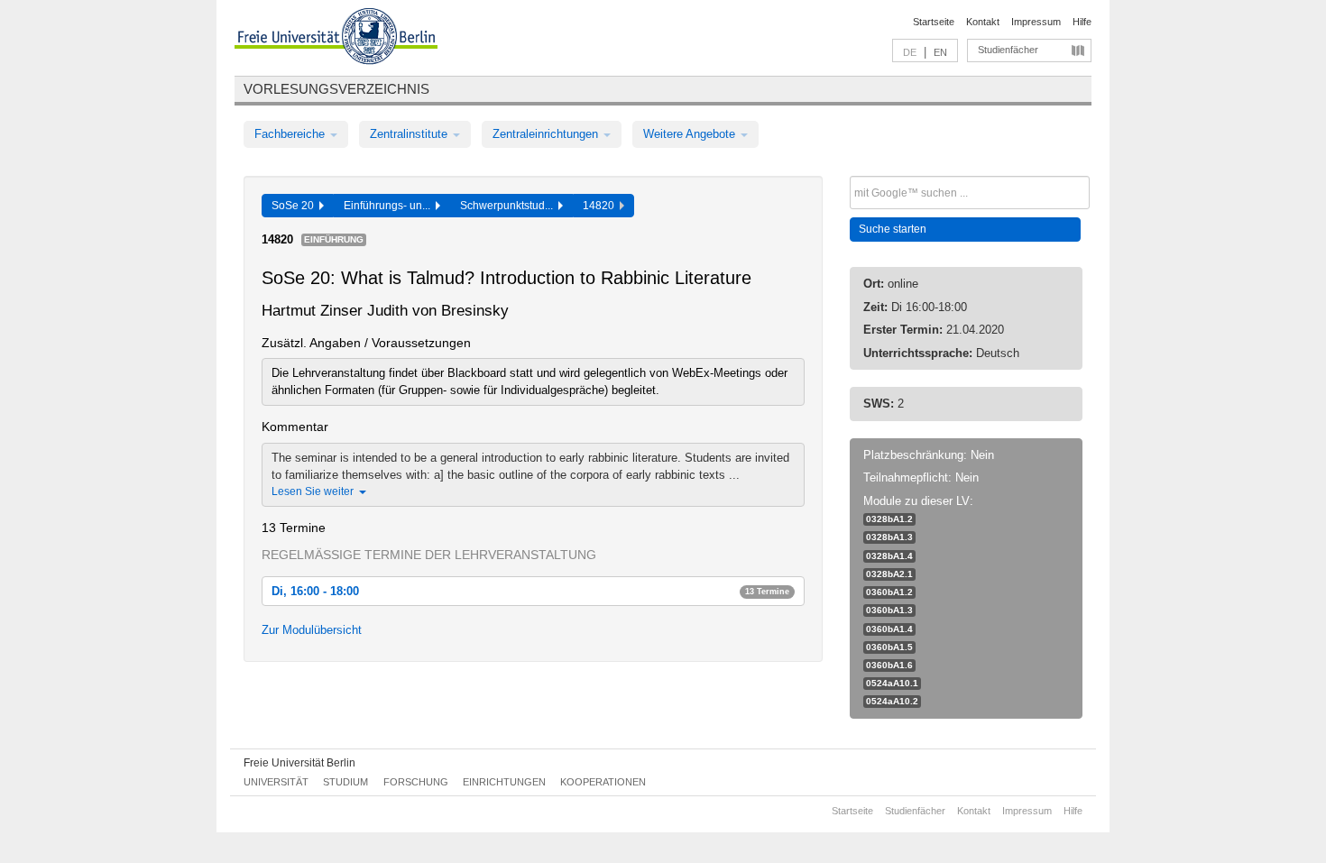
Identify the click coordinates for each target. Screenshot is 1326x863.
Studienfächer (1008, 49)
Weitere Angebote (691, 134)
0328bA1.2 (889, 519)
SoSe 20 (295, 205)
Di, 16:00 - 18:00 (530, 591)
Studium (345, 781)
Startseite (933, 21)
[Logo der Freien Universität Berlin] (336, 38)
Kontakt (982, 21)
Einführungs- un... (390, 205)
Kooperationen (603, 781)
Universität (276, 781)
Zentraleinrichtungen (547, 134)
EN (940, 52)
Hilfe (1082, 21)
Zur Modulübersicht (312, 630)
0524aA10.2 (892, 701)
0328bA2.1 (889, 574)
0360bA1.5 (889, 647)
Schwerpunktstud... (509, 205)
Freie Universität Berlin (299, 763)
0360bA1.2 (889, 592)
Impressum (1036, 21)
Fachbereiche (291, 134)
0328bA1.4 (889, 556)
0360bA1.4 (889, 629)
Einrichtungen (504, 781)
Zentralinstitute (410, 134)
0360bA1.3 (889, 610)
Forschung (415, 781)
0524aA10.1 (892, 683)
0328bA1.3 (889, 537)
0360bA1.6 (889, 665)
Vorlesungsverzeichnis (336, 88)
